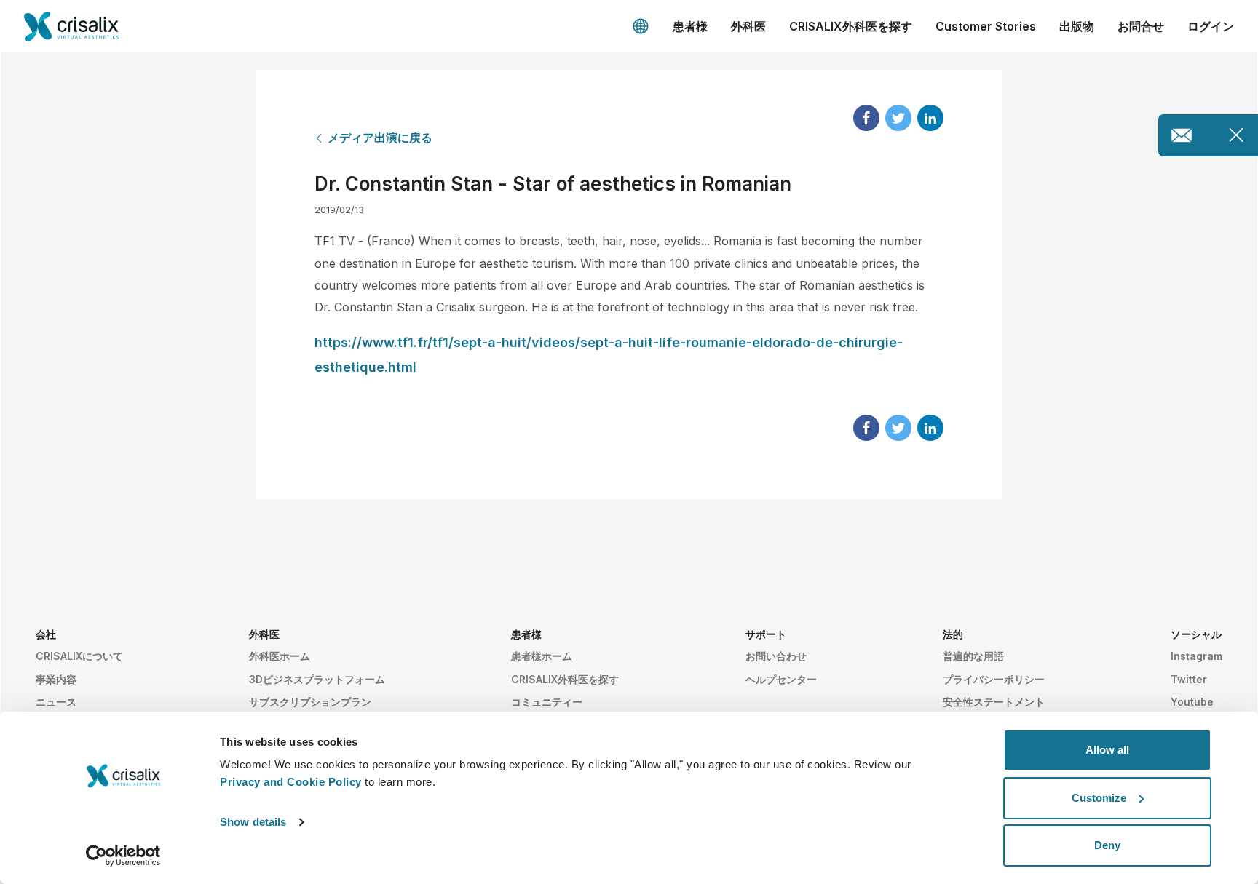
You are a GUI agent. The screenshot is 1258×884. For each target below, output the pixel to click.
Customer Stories (985, 26)
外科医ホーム (279, 656)
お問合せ (1140, 26)
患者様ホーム (541, 656)
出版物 (1076, 26)
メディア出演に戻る (380, 137)
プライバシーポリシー (994, 679)
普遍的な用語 (973, 656)
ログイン (1210, 26)
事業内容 (56, 679)
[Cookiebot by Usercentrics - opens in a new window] (123, 856)
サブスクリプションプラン (310, 702)
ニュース (56, 702)
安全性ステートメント (994, 702)
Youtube (1192, 702)
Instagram (1196, 656)
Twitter (1189, 679)
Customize (1099, 798)
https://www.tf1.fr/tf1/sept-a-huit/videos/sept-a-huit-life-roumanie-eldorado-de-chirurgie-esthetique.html (608, 355)
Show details (253, 822)
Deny (1107, 845)
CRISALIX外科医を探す (850, 26)
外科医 (748, 26)
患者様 (690, 26)
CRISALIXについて (79, 656)
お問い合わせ (776, 656)
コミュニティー (546, 702)
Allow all (1107, 750)
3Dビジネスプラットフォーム (317, 679)
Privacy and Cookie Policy (291, 782)
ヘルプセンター (781, 679)
